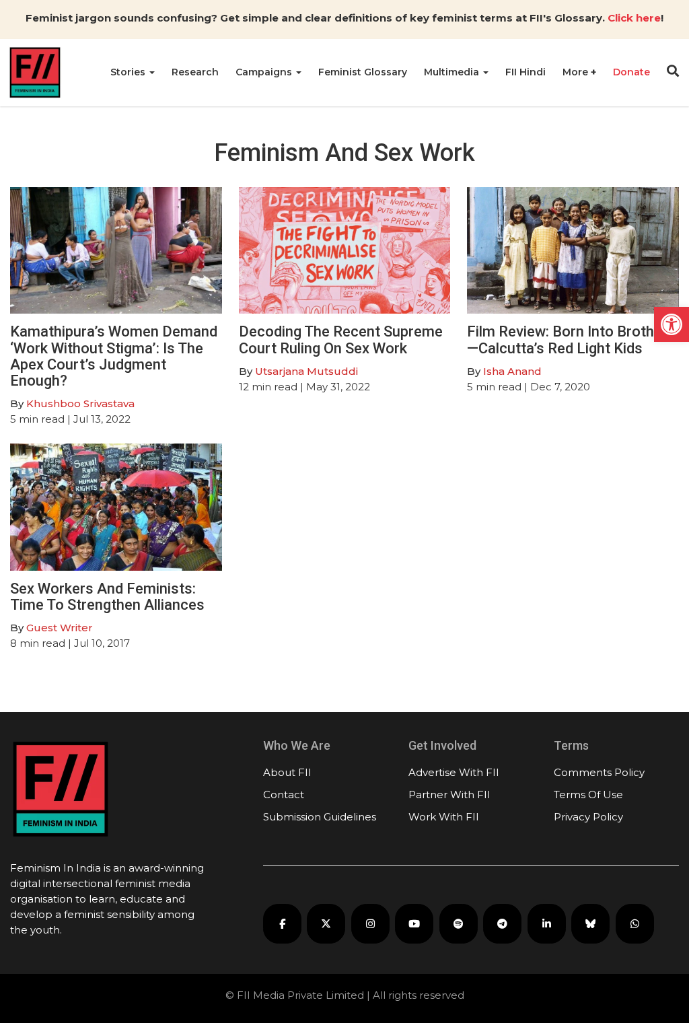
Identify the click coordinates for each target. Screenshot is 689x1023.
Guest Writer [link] (59, 627)
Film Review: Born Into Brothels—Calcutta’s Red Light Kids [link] (570, 339)
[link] (671, 324)
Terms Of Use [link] (588, 794)
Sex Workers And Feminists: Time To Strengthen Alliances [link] (107, 596)
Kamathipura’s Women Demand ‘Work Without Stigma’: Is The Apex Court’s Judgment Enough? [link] (113, 356)
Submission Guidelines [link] (319, 816)
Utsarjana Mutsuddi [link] (306, 371)
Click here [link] (634, 17)
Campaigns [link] (265, 72)
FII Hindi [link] (525, 72)
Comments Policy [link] (599, 772)
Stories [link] (129, 72)
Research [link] (195, 72)
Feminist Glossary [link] (362, 72)
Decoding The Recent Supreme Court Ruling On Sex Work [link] (341, 339)
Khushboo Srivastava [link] (80, 403)
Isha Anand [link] (512, 371)
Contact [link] (283, 794)
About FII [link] (287, 772)
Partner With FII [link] (449, 794)
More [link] (577, 72)
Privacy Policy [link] (588, 816)
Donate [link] (631, 72)
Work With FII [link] (443, 816)
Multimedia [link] (453, 72)
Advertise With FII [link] (453, 772)
